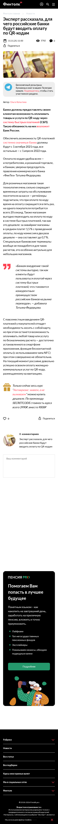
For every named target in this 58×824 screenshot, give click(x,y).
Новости (30, 13)
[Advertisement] (29, 527)
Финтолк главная (11, 13)
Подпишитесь (31, 90)
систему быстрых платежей (21, 122)
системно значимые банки (20, 142)
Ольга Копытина (18, 102)
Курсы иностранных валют (16, 773)
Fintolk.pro (34, 802)
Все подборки (10, 765)
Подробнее (29, 666)
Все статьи (8, 756)
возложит (43, 126)
